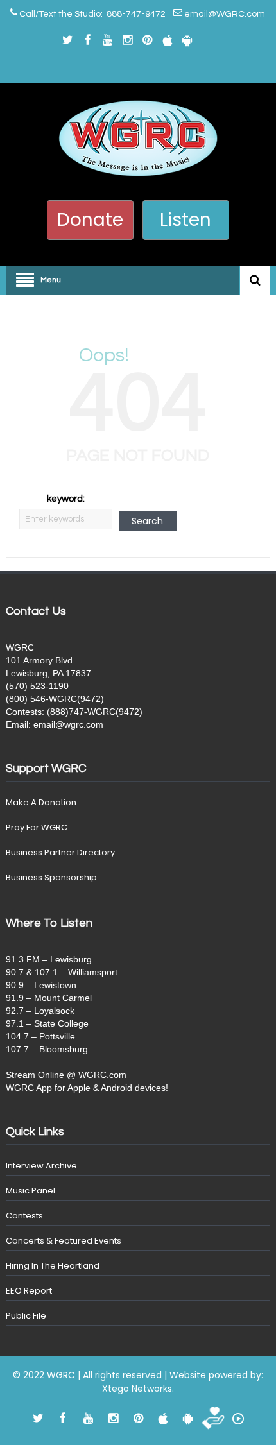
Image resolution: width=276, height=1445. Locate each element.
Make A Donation (41, 802)
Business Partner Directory (60, 852)
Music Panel (30, 1190)
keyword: (66, 499)
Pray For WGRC (36, 827)
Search (147, 521)
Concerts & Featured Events (63, 1241)
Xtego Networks (137, 1388)
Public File (26, 1316)
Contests (24, 1216)
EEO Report (29, 1291)
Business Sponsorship (51, 877)
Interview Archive (41, 1165)
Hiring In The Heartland (52, 1266)
